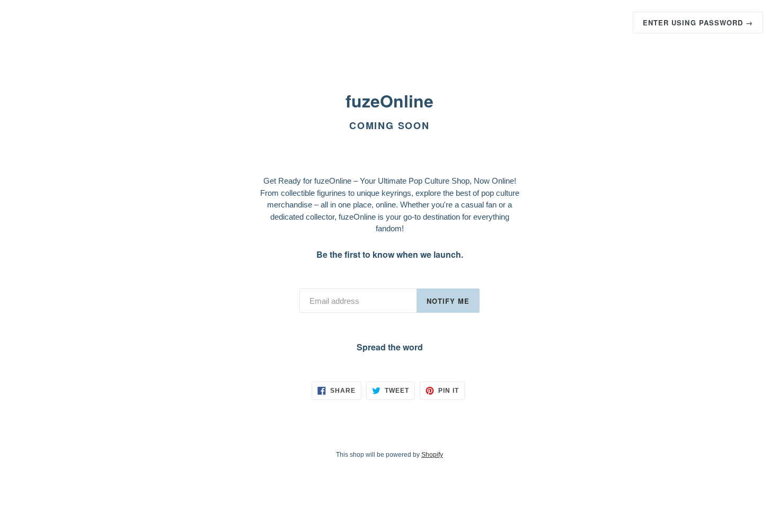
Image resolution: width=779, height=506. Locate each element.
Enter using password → (698, 22)
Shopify (432, 454)
